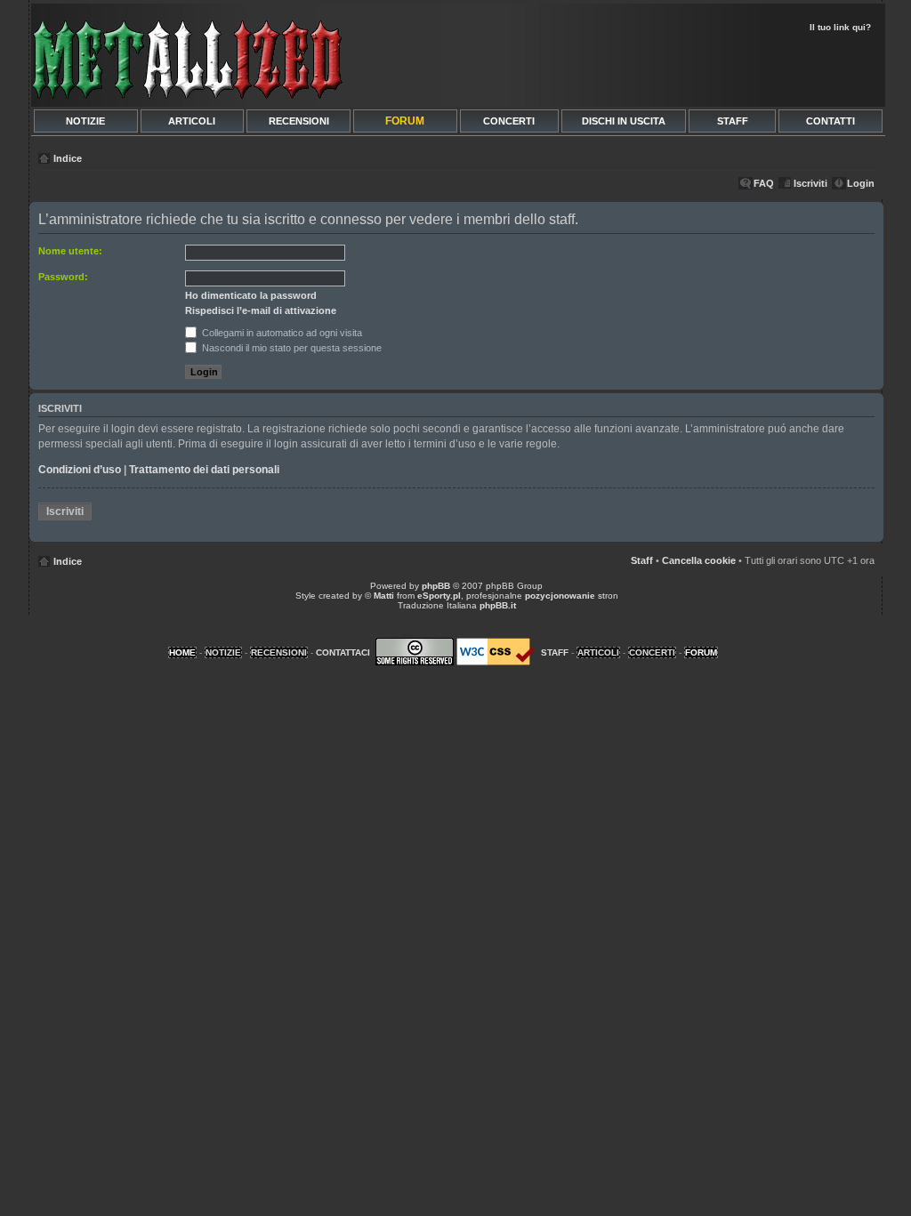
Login (861, 183)
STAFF (732, 121)
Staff (642, 560)
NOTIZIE (85, 121)
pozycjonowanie (560, 595)
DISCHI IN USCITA (623, 121)
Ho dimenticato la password (251, 295)
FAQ (764, 183)
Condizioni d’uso (79, 469)
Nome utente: (70, 251)
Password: (63, 276)
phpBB (436, 586)
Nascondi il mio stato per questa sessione (290, 347)
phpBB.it (498, 605)
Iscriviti (810, 183)
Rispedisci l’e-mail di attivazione (260, 310)
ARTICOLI (191, 121)
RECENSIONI (299, 121)
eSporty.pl (439, 595)
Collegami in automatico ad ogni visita (280, 332)
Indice (67, 158)
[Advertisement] (671, 67)
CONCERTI (509, 121)
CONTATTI (830, 121)
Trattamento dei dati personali (204, 469)
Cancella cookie (699, 560)
